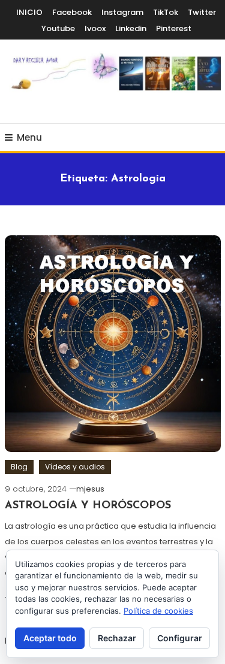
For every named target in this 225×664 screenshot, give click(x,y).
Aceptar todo (50, 638)
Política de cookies (158, 611)
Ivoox (95, 28)
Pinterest (173, 28)
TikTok (165, 12)
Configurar (179, 638)
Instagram (122, 12)
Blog (19, 467)
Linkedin (130, 28)
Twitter (202, 12)
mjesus (90, 489)
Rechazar (117, 638)
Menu (29, 137)
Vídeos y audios (75, 467)
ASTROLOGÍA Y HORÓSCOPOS (88, 506)
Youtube (58, 28)
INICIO (29, 12)
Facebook (72, 12)
